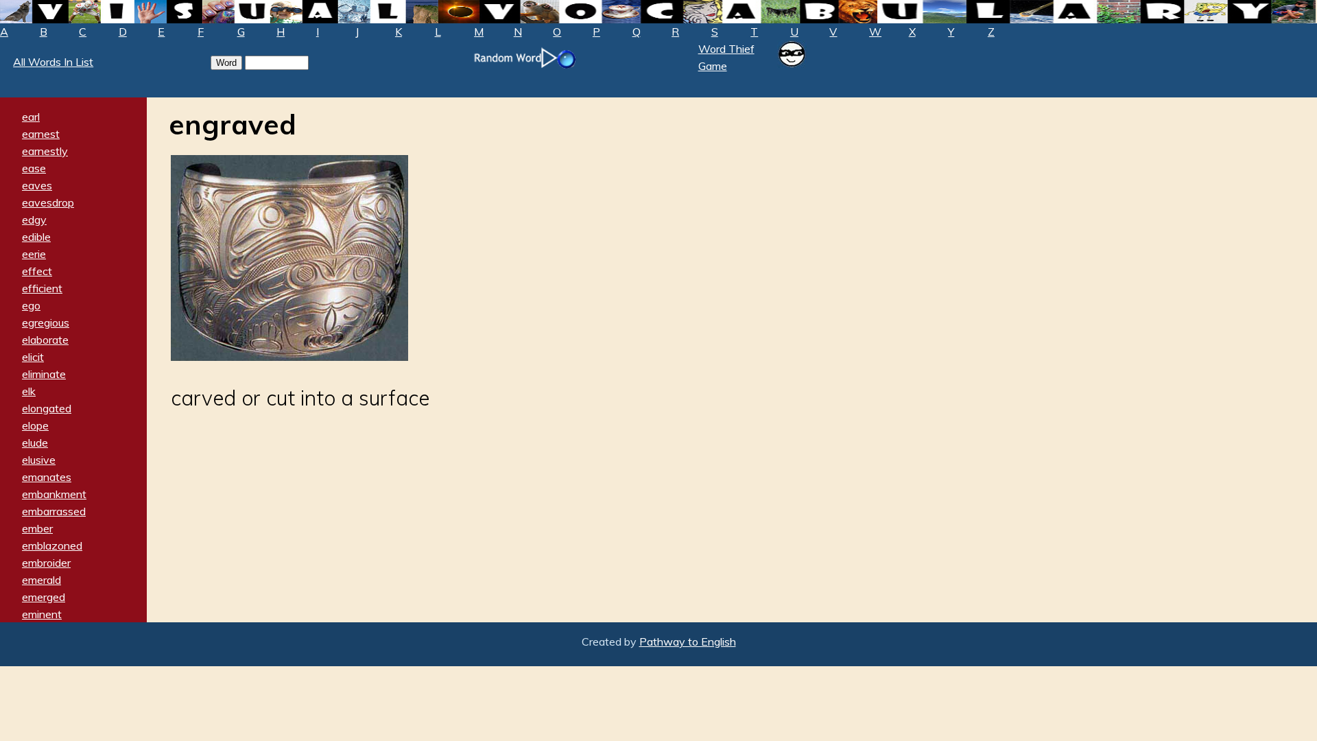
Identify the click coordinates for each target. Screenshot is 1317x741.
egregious (45, 322)
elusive (39, 460)
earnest (41, 134)
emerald (41, 580)
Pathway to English (687, 641)
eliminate (44, 374)
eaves (37, 185)
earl (31, 117)
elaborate (45, 339)
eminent (42, 614)
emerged (43, 597)
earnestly (45, 151)
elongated (46, 408)
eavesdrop (48, 202)
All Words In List (53, 62)
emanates (46, 477)
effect (37, 271)
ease (34, 168)
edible (36, 237)
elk (29, 391)
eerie (34, 254)
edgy (34, 219)
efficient (42, 288)
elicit (33, 357)
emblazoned (52, 545)
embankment (54, 494)
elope (35, 425)
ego (31, 305)
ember (37, 528)
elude (35, 442)
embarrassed (54, 511)
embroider (46, 562)
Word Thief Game (726, 57)
